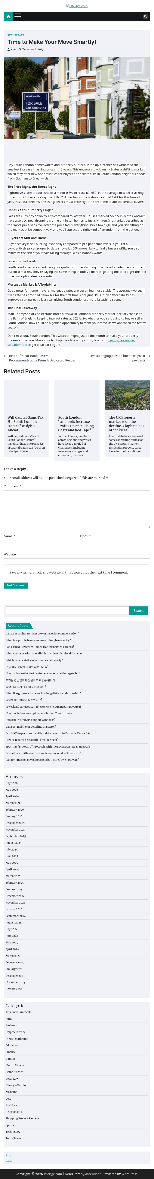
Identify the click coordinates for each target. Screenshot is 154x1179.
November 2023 (15, 982)
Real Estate (16, 35)
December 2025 (15, 823)
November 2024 (15, 902)
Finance (11, 1052)
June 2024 (12, 936)
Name (9, 536)
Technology (13, 1131)
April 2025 (12, 869)
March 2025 (13, 876)
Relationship (14, 1112)
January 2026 (14, 816)
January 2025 (14, 889)
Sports (10, 1125)
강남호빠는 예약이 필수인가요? (24, 700)
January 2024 (14, 969)
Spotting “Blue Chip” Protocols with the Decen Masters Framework (48, 746)
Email (85, 536)
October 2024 (14, 909)
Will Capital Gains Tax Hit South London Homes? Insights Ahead (25, 424)
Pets (8, 1098)
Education (12, 1045)
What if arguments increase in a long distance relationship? (43, 693)
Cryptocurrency (15, 1032)
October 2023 (14, 989)
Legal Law (12, 1078)
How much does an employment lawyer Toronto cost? (39, 713)
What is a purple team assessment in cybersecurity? (38, 640)
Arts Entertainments (19, 1012)
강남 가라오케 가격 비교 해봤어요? (26, 686)
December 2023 (15, 975)
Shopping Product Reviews (22, 1118)
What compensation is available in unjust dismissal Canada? (44, 653)
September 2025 (16, 836)
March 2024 (13, 956)
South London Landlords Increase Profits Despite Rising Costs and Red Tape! (76, 424)
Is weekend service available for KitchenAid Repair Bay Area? (43, 706)
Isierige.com (53, 1174)
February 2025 (15, 882)
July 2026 (12, 783)
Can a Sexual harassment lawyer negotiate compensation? (42, 633)
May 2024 (12, 942)
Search (139, 610)
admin (14, 49)
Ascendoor (93, 1174)
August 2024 (14, 922)
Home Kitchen (14, 1072)
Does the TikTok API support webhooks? (31, 720)
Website (10, 554)
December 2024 (15, 896)
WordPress (129, 1174)
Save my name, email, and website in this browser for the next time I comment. (69, 572)
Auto (9, 1019)
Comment (12, 486)
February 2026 (15, 809)
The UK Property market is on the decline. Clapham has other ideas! (126, 424)
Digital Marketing (17, 1039)
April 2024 (12, 949)
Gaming (11, 1058)
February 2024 (15, 962)
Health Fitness (15, 1065)
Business (11, 1025)
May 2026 (12, 789)
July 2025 (11, 849)
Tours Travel (14, 1138)
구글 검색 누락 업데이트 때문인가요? (27, 667)
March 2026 (13, 803)
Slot (9, 1156)
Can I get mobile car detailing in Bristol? (31, 726)
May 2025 (12, 862)
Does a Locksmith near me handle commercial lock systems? (43, 753)
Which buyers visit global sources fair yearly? (34, 660)
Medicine (11, 1092)
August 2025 (13, 842)
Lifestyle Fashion (16, 1085)
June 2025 (12, 856)
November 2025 (15, 829)
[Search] (145, 16)
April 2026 (12, 796)
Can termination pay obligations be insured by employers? (42, 759)
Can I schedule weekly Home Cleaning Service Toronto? (40, 647)
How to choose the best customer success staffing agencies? (43, 673)
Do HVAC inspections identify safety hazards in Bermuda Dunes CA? (48, 733)
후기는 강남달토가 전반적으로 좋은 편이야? (31, 680)
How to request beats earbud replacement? (32, 740)
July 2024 (12, 929)
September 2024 (16, 916)
